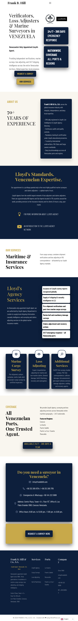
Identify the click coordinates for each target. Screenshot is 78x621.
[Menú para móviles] (50, 3)
